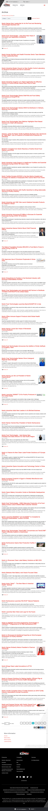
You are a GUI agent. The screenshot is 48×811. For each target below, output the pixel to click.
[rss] (34, 727)
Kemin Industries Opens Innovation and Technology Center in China (23, 466)
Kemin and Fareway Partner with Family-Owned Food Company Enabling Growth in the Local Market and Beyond (19, 706)
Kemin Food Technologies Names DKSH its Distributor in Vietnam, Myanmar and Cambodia (23, 108)
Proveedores (29, 794)
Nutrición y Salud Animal (6, 760)
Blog (17, 762)
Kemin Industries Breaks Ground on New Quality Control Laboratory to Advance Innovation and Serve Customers (23, 68)
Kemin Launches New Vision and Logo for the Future (18, 612)
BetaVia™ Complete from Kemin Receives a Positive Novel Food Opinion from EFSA (22, 149)
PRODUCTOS (15, 5)
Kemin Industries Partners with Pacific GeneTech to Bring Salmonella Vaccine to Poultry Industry (24, 190)
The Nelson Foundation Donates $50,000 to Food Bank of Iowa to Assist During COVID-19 (23, 247)
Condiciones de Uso (34, 787)
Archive (5, 735)
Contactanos (24, 780)
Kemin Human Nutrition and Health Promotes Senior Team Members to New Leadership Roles (23, 55)
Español (27, 1)
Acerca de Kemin (20, 760)
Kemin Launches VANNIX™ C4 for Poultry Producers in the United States (19, 395)
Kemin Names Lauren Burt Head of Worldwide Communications (16, 329)
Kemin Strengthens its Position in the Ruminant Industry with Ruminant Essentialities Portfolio (21, 278)
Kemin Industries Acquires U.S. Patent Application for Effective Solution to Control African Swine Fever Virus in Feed (22, 82)
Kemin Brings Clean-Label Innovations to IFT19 (17, 666)
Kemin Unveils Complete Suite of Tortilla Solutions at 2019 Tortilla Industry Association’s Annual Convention (22, 691)
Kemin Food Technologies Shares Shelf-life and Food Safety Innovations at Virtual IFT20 (21, 96)
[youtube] (24, 777)
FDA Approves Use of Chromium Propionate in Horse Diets (18, 259)
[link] (7, 5)
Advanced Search (36, 18)
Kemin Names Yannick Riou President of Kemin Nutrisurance (21, 423)
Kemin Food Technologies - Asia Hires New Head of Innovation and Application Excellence (18, 36)
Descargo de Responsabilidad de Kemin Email (36, 789)
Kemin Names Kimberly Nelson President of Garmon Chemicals (18, 648)
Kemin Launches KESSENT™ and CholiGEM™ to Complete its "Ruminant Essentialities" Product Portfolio (21, 517)
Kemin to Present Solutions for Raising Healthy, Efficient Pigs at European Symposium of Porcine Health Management (22, 679)
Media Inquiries (7, 739)
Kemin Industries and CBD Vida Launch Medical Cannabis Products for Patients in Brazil (23, 202)
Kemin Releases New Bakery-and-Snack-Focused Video (20, 572)
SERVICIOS (22, 5)
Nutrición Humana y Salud (6, 766)
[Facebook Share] (43, 727)
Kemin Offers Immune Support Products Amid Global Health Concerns (21, 317)
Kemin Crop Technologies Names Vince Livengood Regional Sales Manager (18, 359)
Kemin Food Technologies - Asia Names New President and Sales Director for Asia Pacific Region (18, 435)
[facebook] (20, 777)
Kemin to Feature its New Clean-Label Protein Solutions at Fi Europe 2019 (23, 453)
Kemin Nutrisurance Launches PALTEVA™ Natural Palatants (20, 601)
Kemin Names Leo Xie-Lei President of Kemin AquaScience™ (16, 376)
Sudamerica (15, 1)
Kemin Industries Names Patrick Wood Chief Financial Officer (19, 228)
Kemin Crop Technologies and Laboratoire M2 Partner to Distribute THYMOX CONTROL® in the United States (23, 291)
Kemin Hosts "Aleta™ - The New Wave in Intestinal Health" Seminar (17, 584)
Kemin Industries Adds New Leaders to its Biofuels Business (21, 410)
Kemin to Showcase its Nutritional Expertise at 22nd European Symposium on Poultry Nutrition (21, 635)
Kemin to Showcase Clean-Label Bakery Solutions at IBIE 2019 (22, 560)
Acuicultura (4, 762)
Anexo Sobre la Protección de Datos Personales (19, 787)
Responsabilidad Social (21, 769)
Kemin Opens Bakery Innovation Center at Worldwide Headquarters (23, 492)
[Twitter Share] (39, 727)
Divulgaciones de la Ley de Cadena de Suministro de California (16, 791)
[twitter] (27, 777)
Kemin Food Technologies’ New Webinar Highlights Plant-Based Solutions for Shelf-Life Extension (22, 122)
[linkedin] (17, 777)
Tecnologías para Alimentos (7, 764)
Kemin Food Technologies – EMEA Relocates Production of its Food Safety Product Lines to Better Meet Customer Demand (23, 503)
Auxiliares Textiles (5, 772)
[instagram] (31, 777)
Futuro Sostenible (20, 771)
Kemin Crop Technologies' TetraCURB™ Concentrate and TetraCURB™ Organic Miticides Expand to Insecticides (24, 531)
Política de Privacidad (20, 794)
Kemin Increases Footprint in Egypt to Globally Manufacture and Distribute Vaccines (22, 479)
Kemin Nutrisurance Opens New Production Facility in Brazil (19, 543)
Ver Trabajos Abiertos (35, 760)
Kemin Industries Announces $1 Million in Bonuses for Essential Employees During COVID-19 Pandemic (22, 215)
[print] (45, 727)
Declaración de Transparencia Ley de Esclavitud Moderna (14, 789)
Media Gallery (7, 737)
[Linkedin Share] (41, 727)
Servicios (18, 766)
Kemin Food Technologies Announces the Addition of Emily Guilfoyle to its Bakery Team (23, 346)
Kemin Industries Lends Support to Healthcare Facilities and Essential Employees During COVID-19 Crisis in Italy (24, 163)
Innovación (18, 764)
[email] (36, 727)
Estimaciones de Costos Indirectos (37, 791)
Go (29, 18)
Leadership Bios (7, 741)
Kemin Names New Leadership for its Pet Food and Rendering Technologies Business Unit (21, 24)
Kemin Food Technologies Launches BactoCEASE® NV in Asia (21, 304)
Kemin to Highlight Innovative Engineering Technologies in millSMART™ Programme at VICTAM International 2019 (20, 623)
